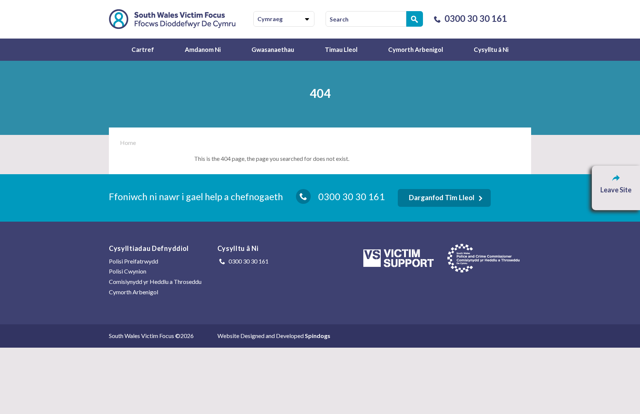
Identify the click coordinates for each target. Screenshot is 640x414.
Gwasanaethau (272, 49)
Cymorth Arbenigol (415, 49)
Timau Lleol (341, 49)
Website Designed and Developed (273, 335)
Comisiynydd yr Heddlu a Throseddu (155, 281)
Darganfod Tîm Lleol (441, 197)
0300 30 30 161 (475, 18)
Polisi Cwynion (127, 271)
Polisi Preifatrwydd (133, 261)
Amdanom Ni (203, 49)
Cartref (142, 49)
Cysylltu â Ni (491, 49)
